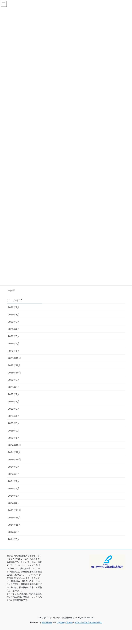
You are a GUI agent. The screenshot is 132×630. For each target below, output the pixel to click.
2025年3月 (14, 423)
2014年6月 (14, 539)
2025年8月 (14, 387)
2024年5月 (14, 495)
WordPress (47, 622)
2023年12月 (14, 510)
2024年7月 (14, 481)
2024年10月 (14, 459)
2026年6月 (14, 314)
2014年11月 (14, 524)
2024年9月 (14, 466)
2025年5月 (14, 408)
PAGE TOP (126, 608)
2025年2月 (14, 430)
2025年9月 (14, 379)
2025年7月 (14, 394)
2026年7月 (14, 307)
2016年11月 (14, 517)
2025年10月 (14, 372)
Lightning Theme (65, 622)
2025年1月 (14, 437)
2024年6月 (14, 488)
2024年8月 (14, 474)
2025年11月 (14, 365)
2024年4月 (14, 503)
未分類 (11, 290)
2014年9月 (14, 532)
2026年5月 (14, 321)
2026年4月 (14, 329)
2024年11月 (14, 452)
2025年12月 (14, 358)
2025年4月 (14, 416)
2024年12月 (14, 445)
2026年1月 (14, 351)
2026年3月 (14, 336)
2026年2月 (14, 343)
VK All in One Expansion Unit (88, 622)
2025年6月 (14, 401)
